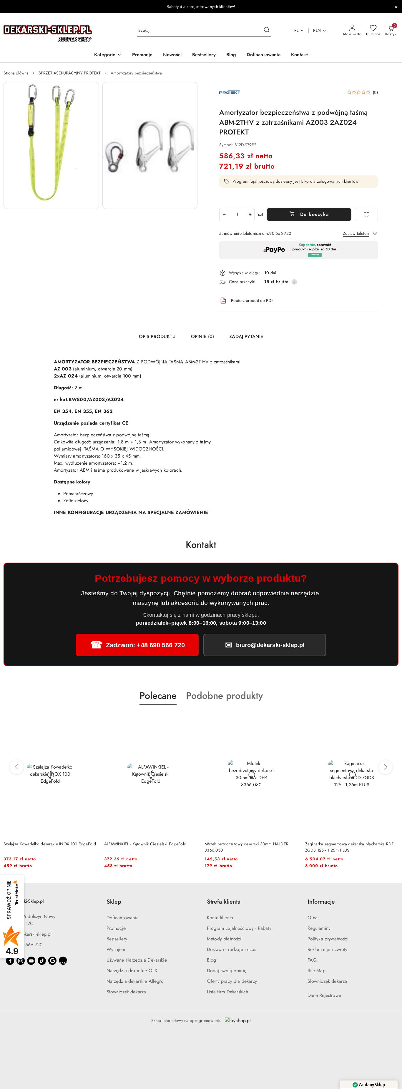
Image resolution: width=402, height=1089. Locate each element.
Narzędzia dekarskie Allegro (135, 981)
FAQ (312, 960)
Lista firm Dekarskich (227, 991)
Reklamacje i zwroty (328, 949)
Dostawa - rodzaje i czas (231, 949)
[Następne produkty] (385, 767)
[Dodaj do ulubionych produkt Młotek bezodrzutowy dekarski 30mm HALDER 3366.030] (291, 718)
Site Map (316, 970)
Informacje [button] (321, 901)
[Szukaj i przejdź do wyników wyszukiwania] (267, 30)
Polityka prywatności (328, 938)
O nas (314, 917)
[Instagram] (20, 961)
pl (296, 30)
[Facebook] (10, 961)
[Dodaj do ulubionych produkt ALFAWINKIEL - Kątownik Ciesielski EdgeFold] (190, 718)
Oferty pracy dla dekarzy (232, 981)
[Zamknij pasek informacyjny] (395, 6)
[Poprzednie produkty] (16, 767)
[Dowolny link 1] (63, 961)
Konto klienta (220, 917)
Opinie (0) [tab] (202, 336)
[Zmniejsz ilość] (224, 214)
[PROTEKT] (229, 92)
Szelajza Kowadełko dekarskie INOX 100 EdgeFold (50, 844)
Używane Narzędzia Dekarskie (137, 960)
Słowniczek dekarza (126, 991)
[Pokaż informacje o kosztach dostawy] (294, 282)
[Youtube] (31, 961)
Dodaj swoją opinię (226, 970)
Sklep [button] (114, 901)
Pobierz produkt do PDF (252, 300)
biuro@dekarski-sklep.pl (29, 934)
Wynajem (116, 949)
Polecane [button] (158, 695)
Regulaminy (319, 928)
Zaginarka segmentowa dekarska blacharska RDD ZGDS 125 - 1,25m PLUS (350, 847)
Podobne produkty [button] (224, 695)
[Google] (52, 961)
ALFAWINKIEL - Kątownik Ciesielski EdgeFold (145, 844)
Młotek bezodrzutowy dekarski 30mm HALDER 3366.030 (246, 847)
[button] (108, 55)
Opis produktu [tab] (157, 336)
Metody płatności (224, 938)
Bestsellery (117, 938)
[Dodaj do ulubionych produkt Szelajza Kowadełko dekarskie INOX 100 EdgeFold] (90, 718)
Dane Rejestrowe (324, 995)
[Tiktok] (42, 961)
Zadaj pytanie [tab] (246, 336)
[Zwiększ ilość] (249, 214)
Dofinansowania (123, 917)
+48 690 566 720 (24, 944)
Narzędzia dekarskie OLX (132, 970)
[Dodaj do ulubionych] (366, 214)
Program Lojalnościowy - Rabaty (239, 928)
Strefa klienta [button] (223, 901)
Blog (211, 960)
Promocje (116, 928)
